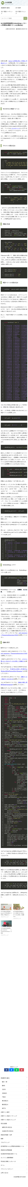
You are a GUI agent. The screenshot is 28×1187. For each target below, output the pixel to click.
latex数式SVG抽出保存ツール (9, 1154)
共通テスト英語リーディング (9, 1116)
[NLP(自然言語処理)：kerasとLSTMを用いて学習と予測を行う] (6, 907)
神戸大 (3, 1108)
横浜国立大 (4, 1104)
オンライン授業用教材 (7, 1157)
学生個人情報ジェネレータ (8, 1161)
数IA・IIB (4, 1082)
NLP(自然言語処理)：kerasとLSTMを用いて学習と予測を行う (6, 913)
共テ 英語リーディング (7, 12)
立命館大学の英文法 (7, 1131)
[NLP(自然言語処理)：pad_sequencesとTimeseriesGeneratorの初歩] (6, 923)
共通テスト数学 (5, 1112)
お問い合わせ (4, 1173)
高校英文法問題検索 (6, 1150)
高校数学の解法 (5, 8)
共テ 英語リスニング (21, 12)
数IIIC (3, 1085)
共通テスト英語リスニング (8, 1120)
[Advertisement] (14, 45)
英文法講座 (4, 1123)
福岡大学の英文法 (6, 1127)
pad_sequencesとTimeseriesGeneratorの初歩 (14, 653)
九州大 (3, 1089)
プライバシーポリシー (7, 1169)
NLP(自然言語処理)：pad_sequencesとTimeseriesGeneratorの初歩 (6, 931)
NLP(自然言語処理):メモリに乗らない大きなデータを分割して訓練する (18, 914)
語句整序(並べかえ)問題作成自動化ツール (12, 1146)
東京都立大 (4, 1101)
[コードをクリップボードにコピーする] (25, 153)
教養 (2, 1138)
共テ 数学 (18, 8)
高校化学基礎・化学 (6, 1135)
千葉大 (3, 1097)
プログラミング (5, 1142)
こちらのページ (15, 128)
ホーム (3, 1165)
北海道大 (4, 1093)
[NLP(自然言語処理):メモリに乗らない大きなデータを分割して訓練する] (18, 907)
